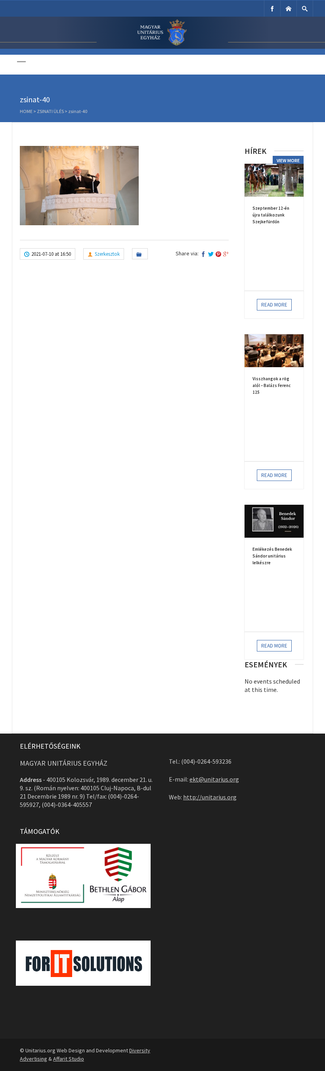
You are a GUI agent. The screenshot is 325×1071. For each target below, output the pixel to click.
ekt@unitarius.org (214, 779)
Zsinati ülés (50, 111)
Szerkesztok (107, 254)
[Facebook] (272, 8)
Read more (274, 304)
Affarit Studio (68, 1058)
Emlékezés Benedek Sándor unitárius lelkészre (272, 555)
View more (288, 160)
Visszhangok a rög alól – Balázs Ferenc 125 (271, 385)
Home (26, 111)
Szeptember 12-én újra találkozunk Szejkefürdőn (270, 214)
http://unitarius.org (210, 797)
